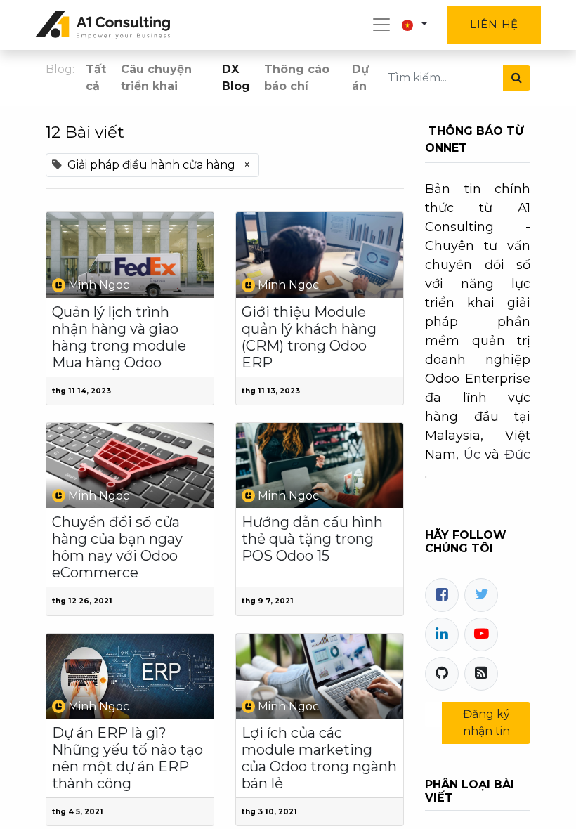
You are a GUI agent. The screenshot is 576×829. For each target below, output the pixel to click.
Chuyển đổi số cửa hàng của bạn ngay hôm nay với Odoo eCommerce (117, 547)
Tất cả (96, 78)
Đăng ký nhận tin (486, 722)
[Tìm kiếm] (516, 78)
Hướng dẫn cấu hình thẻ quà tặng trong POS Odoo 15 (312, 539)
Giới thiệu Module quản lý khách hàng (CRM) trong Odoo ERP (309, 337)
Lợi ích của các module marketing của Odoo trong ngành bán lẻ (319, 758)
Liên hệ (494, 24)
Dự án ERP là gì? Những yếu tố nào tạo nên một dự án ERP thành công (127, 758)
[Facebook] (442, 595)
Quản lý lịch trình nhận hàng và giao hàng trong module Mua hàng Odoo (119, 337)
